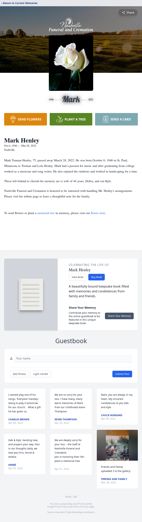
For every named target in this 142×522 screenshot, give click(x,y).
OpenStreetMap (74, 512)
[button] (117, 445)
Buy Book (96, 277)
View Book (77, 277)
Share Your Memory (119, 315)
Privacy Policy (61, 506)
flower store (98, 213)
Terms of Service (80, 506)
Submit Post (122, 374)
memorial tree (46, 213)
